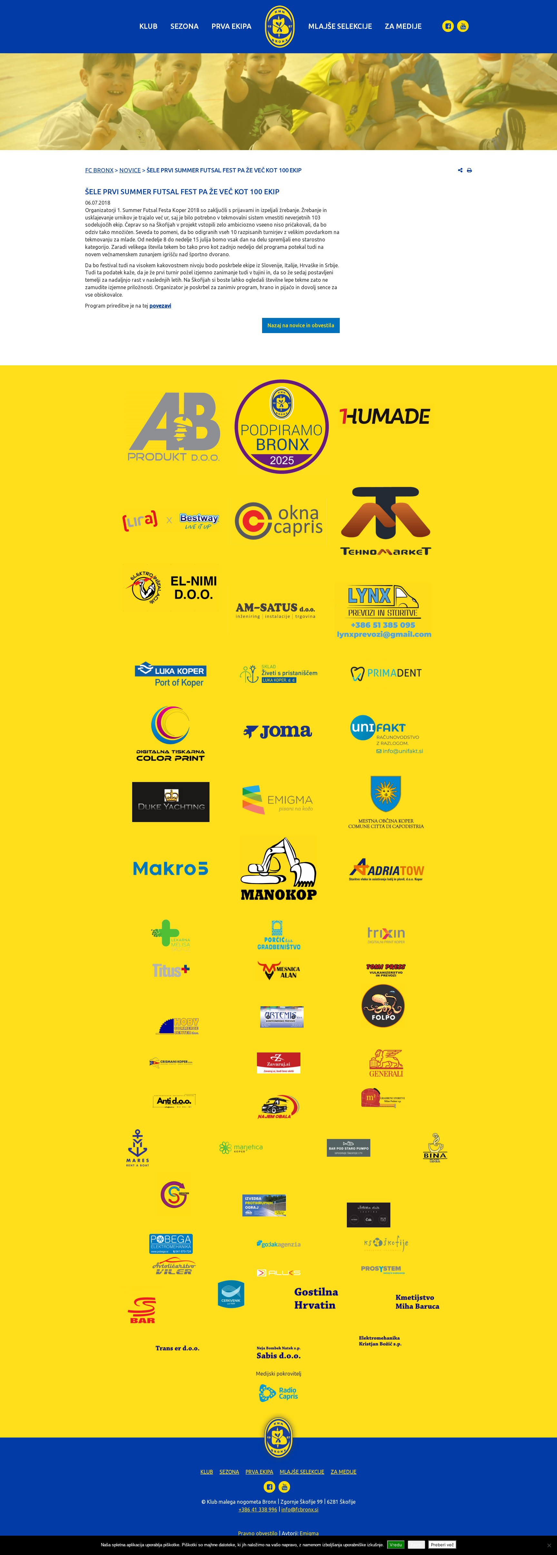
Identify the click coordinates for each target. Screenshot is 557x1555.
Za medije (403, 26)
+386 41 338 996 (258, 1509)
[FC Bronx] (280, 26)
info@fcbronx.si (299, 1509)
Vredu (396, 1544)
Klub (148, 26)
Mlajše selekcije (340, 26)
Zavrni (416, 1544)
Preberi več (442, 1544)
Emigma (309, 1533)
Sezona (185, 26)
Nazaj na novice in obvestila (301, 325)
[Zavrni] (549, 1545)
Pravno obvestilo (258, 1533)
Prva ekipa (231, 26)
